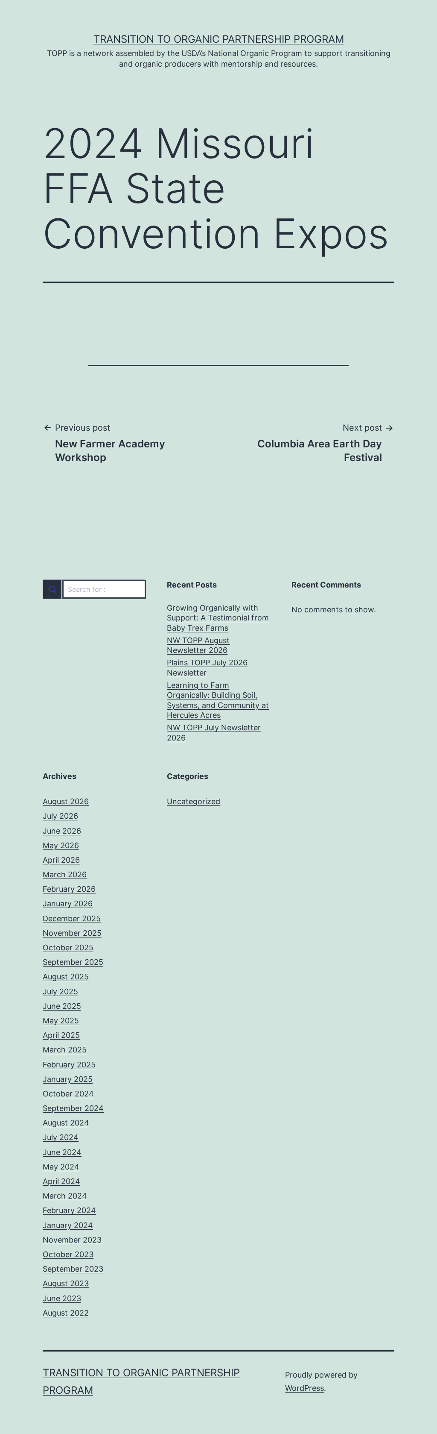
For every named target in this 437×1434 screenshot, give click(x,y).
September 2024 (73, 1108)
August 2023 (66, 1283)
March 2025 (65, 1049)
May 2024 (61, 1166)
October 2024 (68, 1093)
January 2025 (68, 1079)
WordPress (304, 1388)
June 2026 (62, 830)
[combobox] (94, 589)
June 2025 (62, 1006)
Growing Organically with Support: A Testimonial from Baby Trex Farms (218, 617)
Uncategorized (193, 801)
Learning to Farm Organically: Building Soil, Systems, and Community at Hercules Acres (218, 700)
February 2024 (69, 1210)
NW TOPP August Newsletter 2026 (198, 645)
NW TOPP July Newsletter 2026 (214, 732)
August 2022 (66, 1312)
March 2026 (65, 874)
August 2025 (66, 976)
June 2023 (62, 1298)
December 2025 (72, 918)
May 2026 (61, 845)
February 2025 (69, 1064)
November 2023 (72, 1239)
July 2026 (60, 815)
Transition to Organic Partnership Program (218, 39)
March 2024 (65, 1195)
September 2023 (73, 1268)
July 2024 (61, 1137)
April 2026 (61, 859)
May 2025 (61, 1020)
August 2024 (66, 1122)
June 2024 (62, 1152)
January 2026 (68, 903)
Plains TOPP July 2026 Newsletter (207, 667)
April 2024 (61, 1181)
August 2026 (66, 801)
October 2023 (68, 1254)
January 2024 (68, 1225)
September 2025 (73, 962)
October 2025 (68, 947)
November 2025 (72, 933)
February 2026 (69, 888)
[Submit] (52, 589)
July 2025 (60, 991)
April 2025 (61, 1035)
